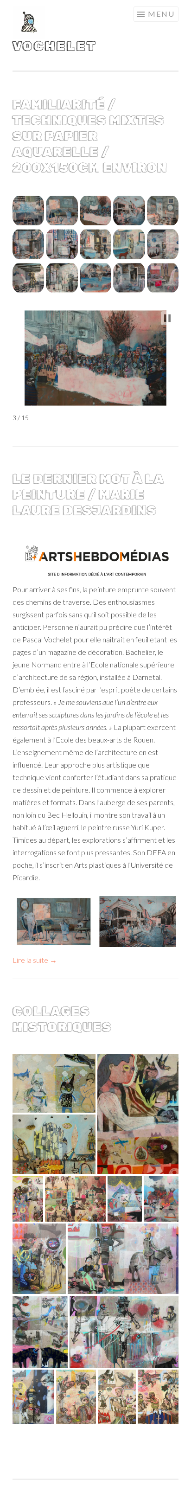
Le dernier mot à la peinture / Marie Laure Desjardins (88, 494)
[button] (28, 210)
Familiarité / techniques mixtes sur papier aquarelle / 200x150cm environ (90, 136)
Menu (161, 13)
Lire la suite (35, 959)
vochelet (55, 46)
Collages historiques (62, 1019)
